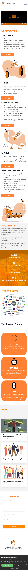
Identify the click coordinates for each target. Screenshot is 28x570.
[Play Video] (2, 24)
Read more (13, 562)
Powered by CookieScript (14, 568)
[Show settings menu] (22, 24)
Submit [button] (14, 526)
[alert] (14, 562)
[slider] (12, 24)
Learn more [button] (7, 54)
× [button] (26, 556)
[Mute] (19, 24)
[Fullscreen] (25, 24)
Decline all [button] (20, 565)
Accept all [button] (7, 565)
